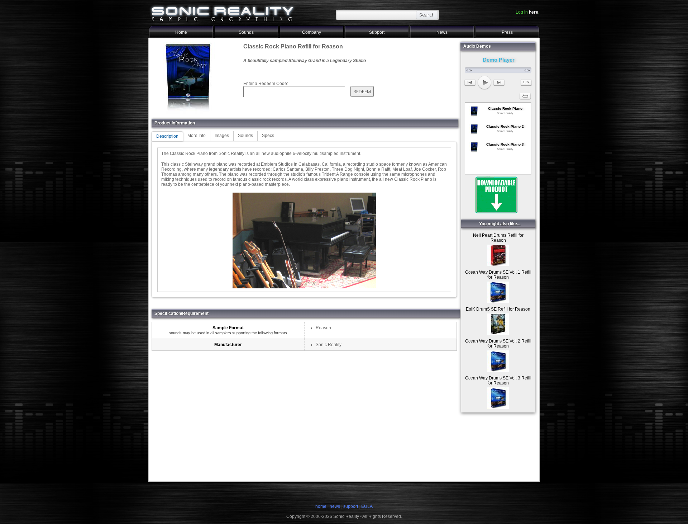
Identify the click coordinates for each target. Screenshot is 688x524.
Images (222, 135)
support (351, 506)
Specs (268, 135)
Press (507, 32)
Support (376, 32)
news (335, 506)
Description (167, 136)
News (442, 32)
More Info (196, 135)
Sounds (246, 32)
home (320, 506)
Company (311, 32)
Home (181, 32)
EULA (367, 506)
